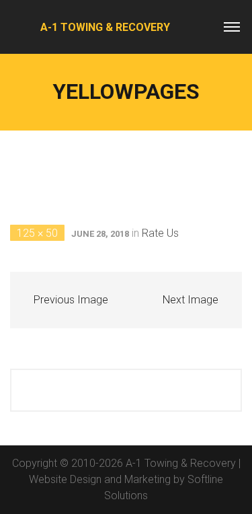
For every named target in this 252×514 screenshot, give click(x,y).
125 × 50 (37, 233)
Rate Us (160, 233)
